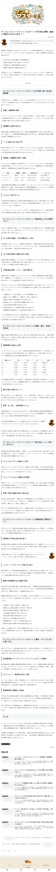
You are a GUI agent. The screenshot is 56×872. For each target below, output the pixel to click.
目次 (26, 83)
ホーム (9, 865)
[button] (51, 456)
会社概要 (28, 867)
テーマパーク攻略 (6, 743)
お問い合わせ (46, 865)
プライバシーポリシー (28, 865)
